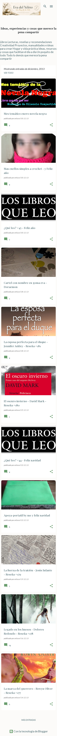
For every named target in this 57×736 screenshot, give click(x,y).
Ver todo (8, 73)
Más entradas (28, 720)
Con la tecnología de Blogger (30, 731)
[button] (51, 125)
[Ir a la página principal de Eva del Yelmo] (22, 9)
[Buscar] (45, 6)
